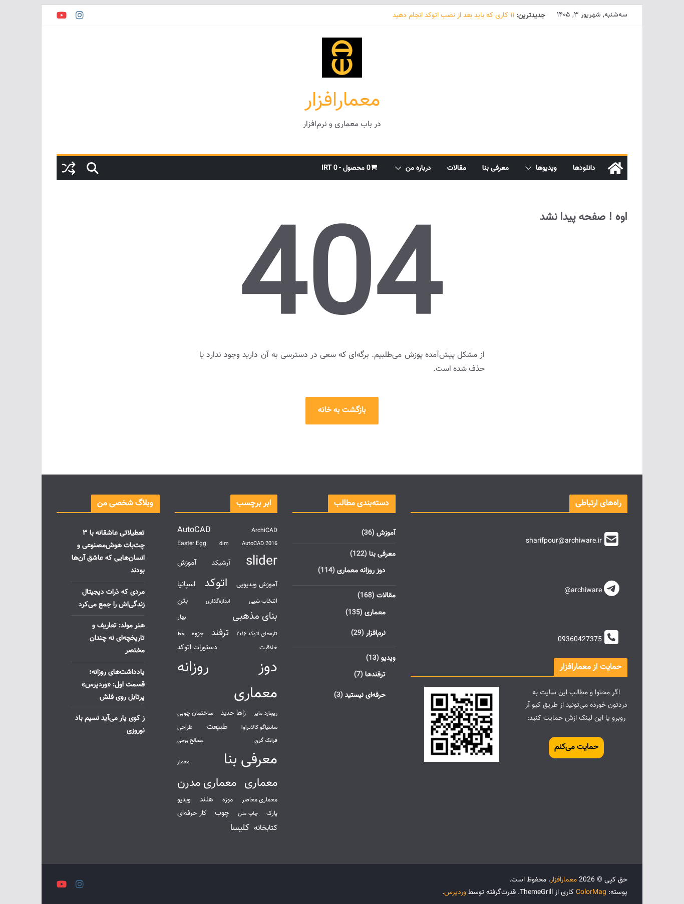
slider (261, 561)
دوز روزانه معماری (361, 570)
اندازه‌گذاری (218, 601)
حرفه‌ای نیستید (365, 695)
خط (181, 634)
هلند (206, 799)
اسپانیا (186, 584)
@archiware (583, 590)
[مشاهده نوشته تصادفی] (69, 168)
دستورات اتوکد (197, 647)
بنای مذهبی (254, 616)
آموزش (386, 533)
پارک (271, 813)
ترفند (220, 633)
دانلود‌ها (584, 168)
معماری (375, 612)
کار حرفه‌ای (191, 813)
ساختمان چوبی (195, 713)
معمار (183, 762)
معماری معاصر (259, 800)
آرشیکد (221, 563)
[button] (530, 168)
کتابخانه (265, 828)
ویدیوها (546, 168)
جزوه (198, 634)
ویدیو (388, 658)
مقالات (456, 168)
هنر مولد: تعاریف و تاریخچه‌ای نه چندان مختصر (117, 638)
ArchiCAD (264, 531)
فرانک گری (265, 740)
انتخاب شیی (263, 601)
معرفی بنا (495, 168)
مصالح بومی (190, 740)
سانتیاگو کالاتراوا (259, 727)
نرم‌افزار (376, 633)
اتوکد (215, 583)
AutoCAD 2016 (259, 544)
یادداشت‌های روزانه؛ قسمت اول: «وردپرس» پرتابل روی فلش (113, 685)
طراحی (185, 727)
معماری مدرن (206, 783)
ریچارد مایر (265, 713)
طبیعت (217, 727)
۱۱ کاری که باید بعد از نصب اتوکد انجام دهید (453, 15)
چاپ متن (248, 813)
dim (224, 544)
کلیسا (239, 827)
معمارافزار (342, 100)
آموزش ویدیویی (256, 584)
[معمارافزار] (615, 168)
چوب (222, 813)
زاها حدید (233, 713)
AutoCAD (194, 530)
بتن (182, 601)
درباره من (418, 168)
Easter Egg (191, 544)
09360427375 (580, 639)
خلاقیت (268, 648)
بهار (181, 617)
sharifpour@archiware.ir (564, 541)
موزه (227, 800)
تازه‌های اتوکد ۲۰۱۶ (256, 634)
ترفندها (375, 674)
